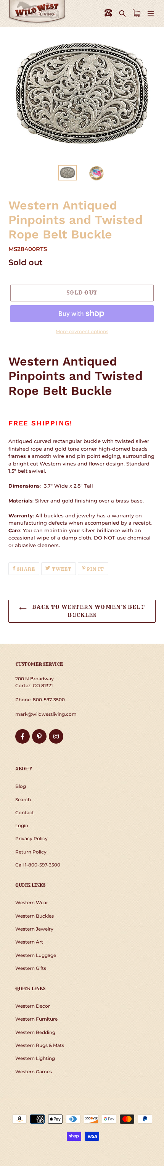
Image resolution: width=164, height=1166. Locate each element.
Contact (24, 812)
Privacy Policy (31, 838)
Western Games (33, 1071)
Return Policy (31, 852)
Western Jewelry (34, 929)
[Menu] (150, 13)
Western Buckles (34, 916)
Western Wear (31, 902)
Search (23, 799)
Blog (20, 786)
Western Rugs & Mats (39, 1045)
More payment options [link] (82, 331)
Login (21, 825)
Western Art (29, 942)
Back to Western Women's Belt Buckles (88, 611)
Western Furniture (36, 1019)
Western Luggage (35, 955)
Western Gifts (30, 968)
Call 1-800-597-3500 (37, 865)
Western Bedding (35, 1032)
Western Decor (32, 1006)
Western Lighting (35, 1058)
